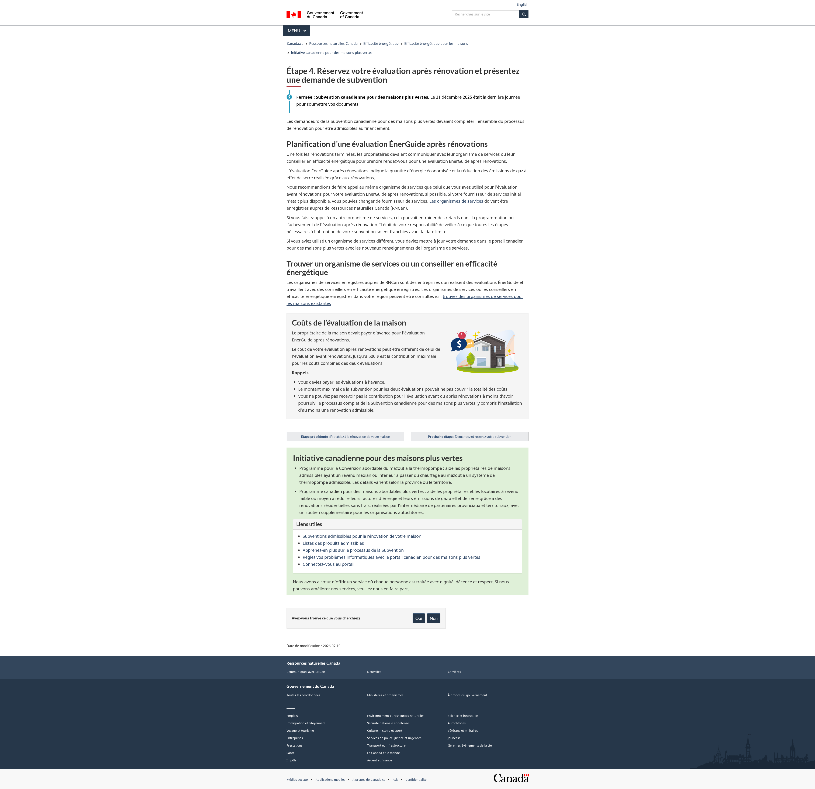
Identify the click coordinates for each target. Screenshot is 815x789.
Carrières (454, 672)
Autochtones (457, 723)
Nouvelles (374, 672)
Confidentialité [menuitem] (416, 780)
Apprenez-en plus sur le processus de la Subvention (353, 550)
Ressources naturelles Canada (333, 43)
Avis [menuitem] (395, 780)
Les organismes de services (456, 201)
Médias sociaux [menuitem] (297, 780)
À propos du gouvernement (467, 695)
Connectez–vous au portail (328, 564)
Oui (418, 618)
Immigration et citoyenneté (306, 723)
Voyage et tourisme (300, 731)
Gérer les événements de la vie (470, 745)
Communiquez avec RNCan (306, 672)
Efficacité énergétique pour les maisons (436, 43)
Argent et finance (379, 760)
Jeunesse (454, 738)
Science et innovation (463, 716)
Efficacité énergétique (381, 43)
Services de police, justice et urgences (394, 738)
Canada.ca (295, 43)
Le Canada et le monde (383, 753)
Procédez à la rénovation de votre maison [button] (345, 436)
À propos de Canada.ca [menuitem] (369, 780)
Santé (291, 753)
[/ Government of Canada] (325, 15)
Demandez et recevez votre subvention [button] (469, 436)
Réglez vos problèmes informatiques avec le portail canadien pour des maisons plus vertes (391, 557)
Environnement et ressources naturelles (395, 716)
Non (434, 618)
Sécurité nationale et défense (388, 723)
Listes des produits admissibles (333, 543)
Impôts (291, 760)
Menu (299, 31)
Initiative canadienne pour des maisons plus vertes (331, 52)
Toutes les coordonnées (303, 695)
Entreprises (295, 738)
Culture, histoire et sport (384, 731)
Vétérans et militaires (463, 731)
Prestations (294, 745)
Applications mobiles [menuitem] (330, 780)
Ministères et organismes (385, 695)
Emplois (292, 716)
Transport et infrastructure (386, 745)
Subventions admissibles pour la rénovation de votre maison (362, 536)
